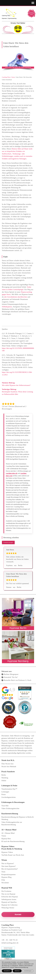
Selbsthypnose (7, 307)
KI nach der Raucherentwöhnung (12, 841)
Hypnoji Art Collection (9, 905)
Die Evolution (6, 891)
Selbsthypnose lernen (8, 899)
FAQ (3, 880)
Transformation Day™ (9, 789)
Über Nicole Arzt (7, 764)
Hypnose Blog (6, 877)
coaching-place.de (11, 473)
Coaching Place (6, 77)
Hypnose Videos (7, 852)
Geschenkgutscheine (8, 797)
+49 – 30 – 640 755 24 (9, 940)
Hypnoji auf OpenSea (9, 902)
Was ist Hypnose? (7, 863)
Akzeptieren (7, 971)
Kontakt (18, 914)
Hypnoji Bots (6, 839)
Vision (3, 836)
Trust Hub (4, 806)
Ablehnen (17, 971)
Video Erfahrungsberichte (10, 808)
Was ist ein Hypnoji (8, 894)
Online (3, 780)
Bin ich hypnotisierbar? (9, 869)
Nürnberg (4, 778)
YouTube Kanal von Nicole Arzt (12, 855)
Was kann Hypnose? (8, 866)
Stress (13, 77)
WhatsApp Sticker (7, 908)
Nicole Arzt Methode (8, 766)
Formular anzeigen (8, 542)
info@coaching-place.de (9, 943)
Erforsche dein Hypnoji (9, 897)
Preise (3, 794)
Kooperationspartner (8, 874)
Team (3, 872)
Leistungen (5, 792)
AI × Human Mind (7, 833)
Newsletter (5, 883)
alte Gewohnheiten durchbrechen (15, 297)
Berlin (3, 775)
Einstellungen (27, 971)
